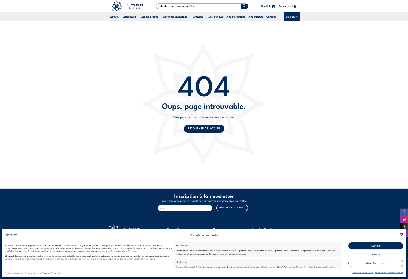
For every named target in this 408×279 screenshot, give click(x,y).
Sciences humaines (175, 16)
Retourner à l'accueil (204, 129)
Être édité (292, 16)
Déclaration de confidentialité (38, 273)
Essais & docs (149, 16)
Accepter (376, 245)
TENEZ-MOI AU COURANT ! (232, 208)
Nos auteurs (255, 16)
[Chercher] (244, 6)
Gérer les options (376, 263)
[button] (401, 235)
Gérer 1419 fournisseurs (362, 272)
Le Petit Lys (215, 16)
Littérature (129, 16)
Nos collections (235, 16)
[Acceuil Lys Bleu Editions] (128, 6)
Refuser (376, 254)
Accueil (114, 16)
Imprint (56, 273)
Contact (271, 16)
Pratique (198, 16)
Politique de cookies (14, 273)
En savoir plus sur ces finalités (389, 272)
